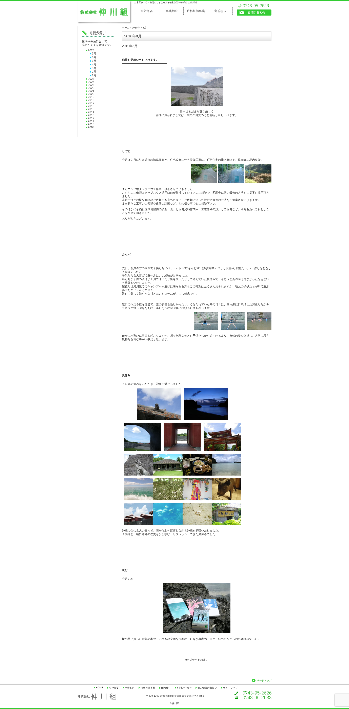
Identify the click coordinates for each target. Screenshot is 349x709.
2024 (91, 81)
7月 (94, 53)
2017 (91, 103)
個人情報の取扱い (207, 687)
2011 (91, 121)
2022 (91, 87)
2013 (91, 115)
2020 (91, 94)
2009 (91, 127)
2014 (91, 112)
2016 (91, 106)
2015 (91, 109)
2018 (91, 100)
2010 (91, 124)
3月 (94, 68)
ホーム (125, 27)
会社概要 (114, 687)
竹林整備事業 (148, 687)
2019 (91, 97)
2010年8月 (130, 46)
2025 (91, 78)
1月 (94, 75)
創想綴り (203, 659)
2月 (94, 71)
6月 (94, 57)
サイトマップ (230, 687)
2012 (91, 118)
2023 (91, 84)
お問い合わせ (184, 687)
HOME (99, 687)
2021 (91, 90)
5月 (94, 60)
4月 (94, 64)
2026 (91, 50)
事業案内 (130, 687)
